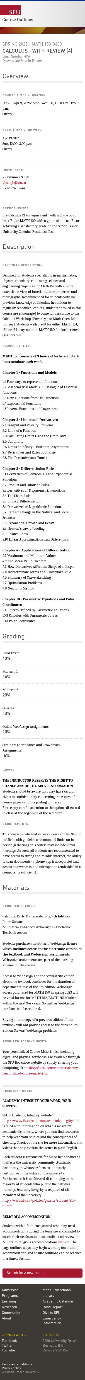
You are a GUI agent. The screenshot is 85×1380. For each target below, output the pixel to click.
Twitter (7, 1346)
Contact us (51, 1335)
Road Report (53, 1307)
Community (11, 1313)
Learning (9, 1301)
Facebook (9, 1341)
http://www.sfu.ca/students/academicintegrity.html (41, 1121)
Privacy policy (11, 1368)
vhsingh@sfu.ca (14, 183)
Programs (10, 1296)
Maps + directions (57, 1290)
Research (9, 1307)
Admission (10, 1290)
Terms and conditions (17, 1364)
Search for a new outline (26, 1273)
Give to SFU (52, 1313)
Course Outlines (17, 20)
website (63, 1242)
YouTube (8, 1350)
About (6, 1318)
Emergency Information (52, 1321)
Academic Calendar (58, 1301)
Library (48, 1296)
